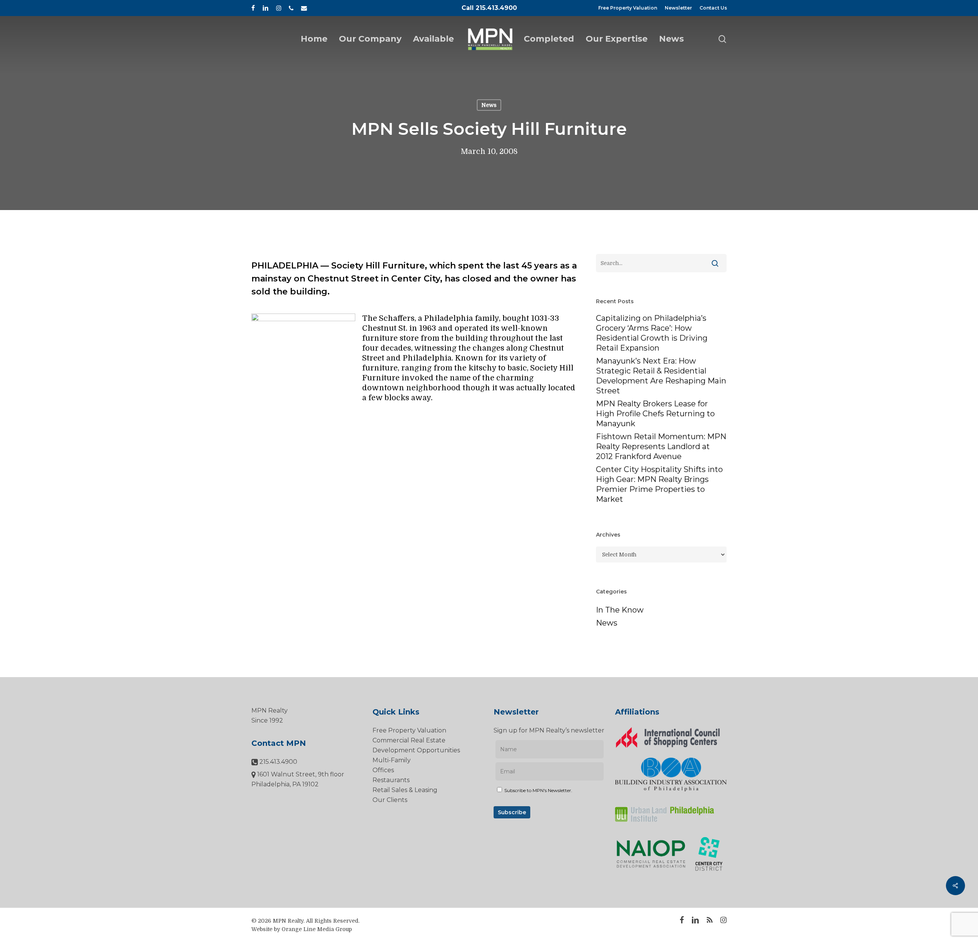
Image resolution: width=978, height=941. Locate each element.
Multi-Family (391, 760)
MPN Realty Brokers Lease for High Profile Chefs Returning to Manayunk (655, 413)
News (489, 105)
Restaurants (391, 780)
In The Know (620, 609)
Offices (383, 770)
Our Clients (389, 800)
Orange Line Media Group (317, 929)
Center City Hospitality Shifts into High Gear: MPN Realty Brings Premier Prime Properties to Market (659, 484)
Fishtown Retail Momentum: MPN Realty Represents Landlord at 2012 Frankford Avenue (661, 446)
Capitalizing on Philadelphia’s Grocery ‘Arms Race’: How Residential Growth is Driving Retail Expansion (652, 333)
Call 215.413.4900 (489, 7)
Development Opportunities (416, 750)
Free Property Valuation (409, 730)
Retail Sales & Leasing (404, 790)
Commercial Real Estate (408, 740)
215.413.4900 (277, 761)
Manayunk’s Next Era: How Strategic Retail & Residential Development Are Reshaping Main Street (661, 375)
